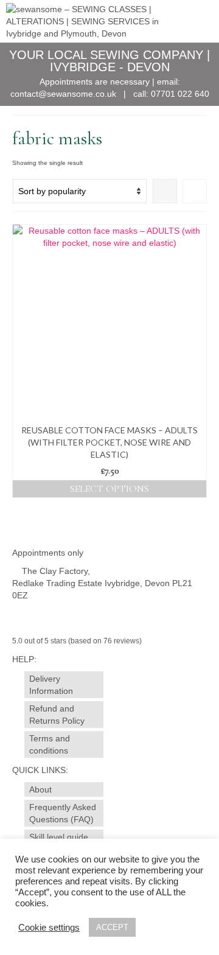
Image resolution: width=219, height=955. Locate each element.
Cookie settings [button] (49, 927)
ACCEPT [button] (112, 927)
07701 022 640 (180, 94)
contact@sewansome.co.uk (63, 94)
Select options (109, 489)
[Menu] (197, 21)
